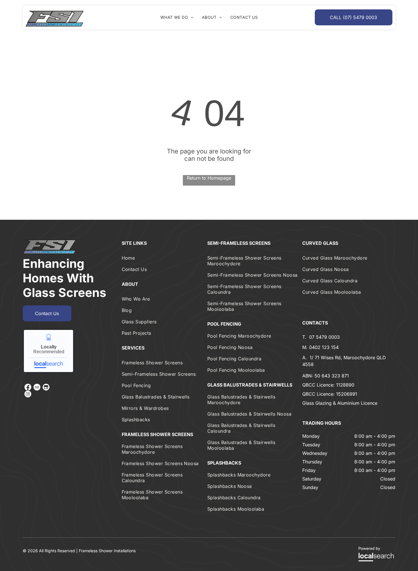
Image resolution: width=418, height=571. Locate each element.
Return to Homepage (209, 178)
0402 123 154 (324, 347)
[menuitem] (177, 17)
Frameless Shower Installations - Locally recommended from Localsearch (48, 351)
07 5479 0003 (324, 337)
